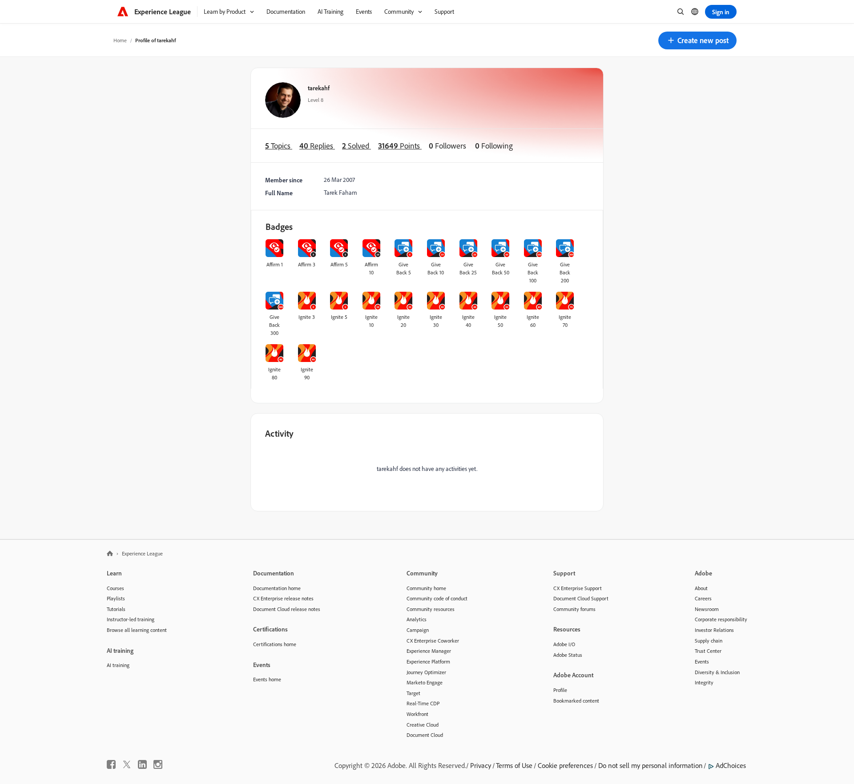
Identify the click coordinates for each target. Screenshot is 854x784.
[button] (697, 40)
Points (400, 146)
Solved (356, 146)
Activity (279, 433)
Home (120, 40)
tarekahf (319, 88)
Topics (278, 146)
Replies (317, 146)
